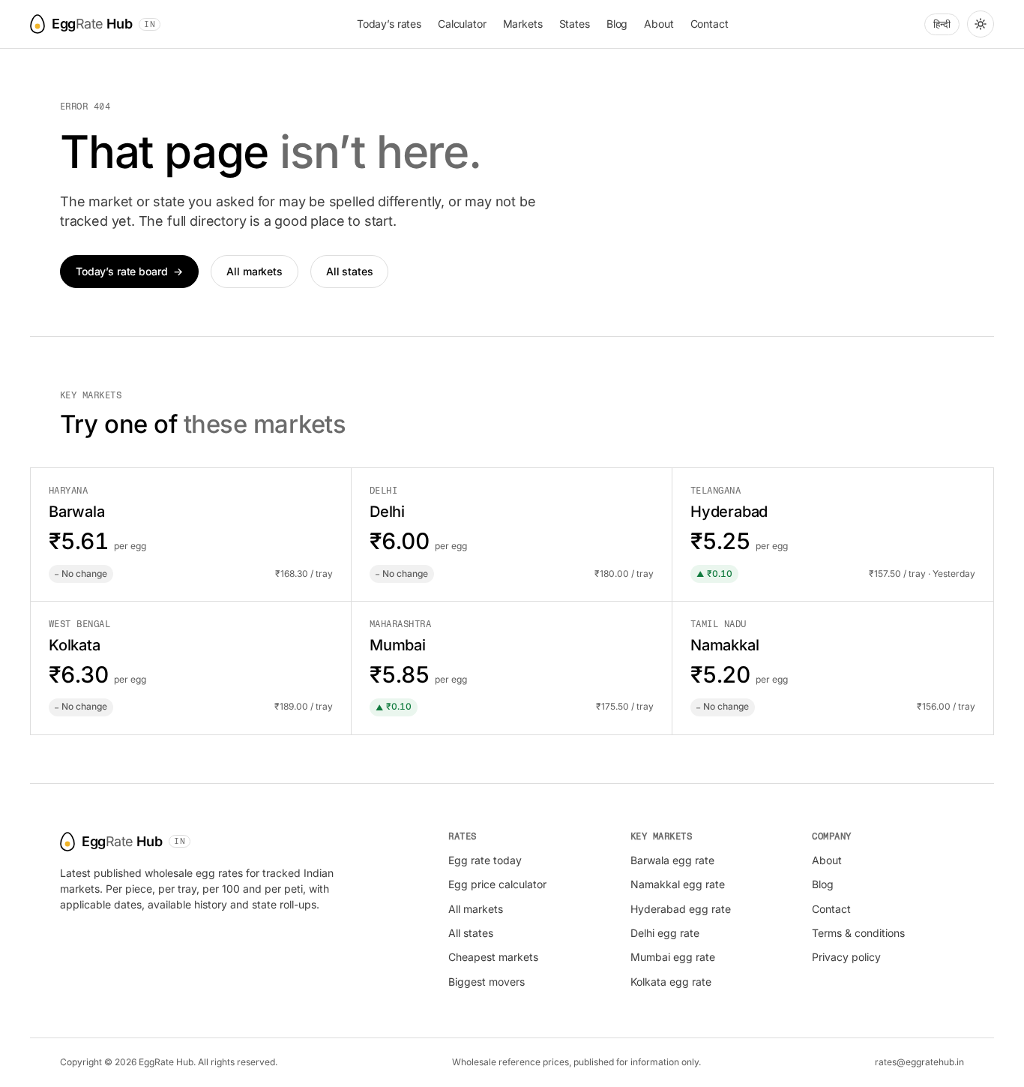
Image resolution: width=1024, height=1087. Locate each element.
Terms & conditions (858, 932)
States (574, 23)
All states (349, 271)
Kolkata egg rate (670, 981)
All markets (254, 271)
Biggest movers (486, 981)
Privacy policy (846, 956)
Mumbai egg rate (672, 956)
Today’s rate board (129, 271)
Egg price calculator (497, 884)
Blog (616, 23)
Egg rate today (485, 860)
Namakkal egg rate (677, 884)
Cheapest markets (493, 956)
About (658, 23)
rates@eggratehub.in (919, 1061)
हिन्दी (942, 24)
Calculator (462, 23)
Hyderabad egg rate (680, 908)
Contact (709, 23)
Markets (523, 23)
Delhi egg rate (664, 932)
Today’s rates (389, 23)
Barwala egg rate (672, 860)
